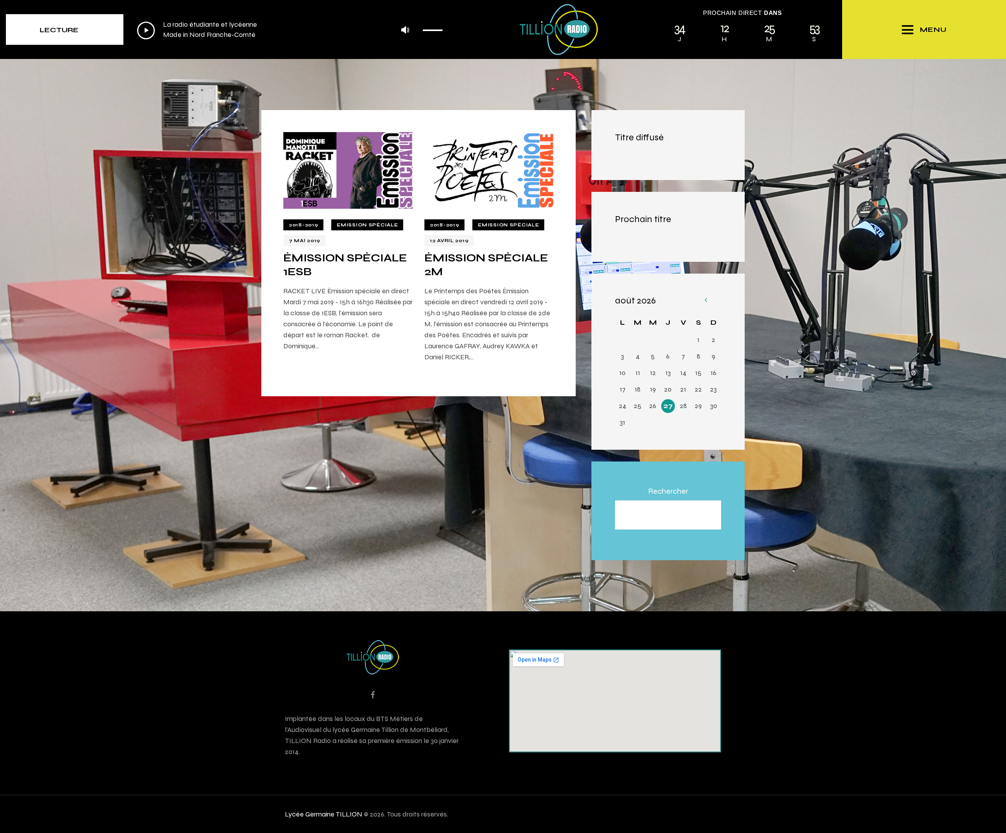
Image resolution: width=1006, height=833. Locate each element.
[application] (292, 30)
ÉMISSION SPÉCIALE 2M (486, 264)
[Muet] (405, 30)
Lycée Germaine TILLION (323, 814)
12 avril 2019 (449, 240)
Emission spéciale (367, 225)
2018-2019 (303, 225)
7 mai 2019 (304, 240)
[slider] (435, 27)
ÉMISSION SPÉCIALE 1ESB (345, 264)
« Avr (705, 300)
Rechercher (668, 491)
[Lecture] (146, 30)
